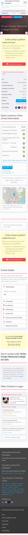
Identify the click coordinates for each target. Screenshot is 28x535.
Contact (4, 527)
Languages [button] (9, 301)
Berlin (13, 492)
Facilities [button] (8, 321)
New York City (13, 485)
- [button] (4, 192)
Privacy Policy (5, 521)
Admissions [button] (9, 309)
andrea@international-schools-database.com (13, 473)
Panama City (20, 489)
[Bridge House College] (1, 33)
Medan (3, 490)
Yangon (7, 485)
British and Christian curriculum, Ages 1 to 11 (12, 411)
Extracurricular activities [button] (13, 317)
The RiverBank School (8, 410)
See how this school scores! (15, 64)
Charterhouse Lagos (15, 397)
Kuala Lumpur (19, 492)
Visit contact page (21, 103)
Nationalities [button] (9, 287)
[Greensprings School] (26, 33)
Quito (3, 485)
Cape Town (4, 487)
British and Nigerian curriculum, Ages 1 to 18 (12, 422)
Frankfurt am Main (6, 492)
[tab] (14, 287)
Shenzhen (16, 487)
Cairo (9, 483)
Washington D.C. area (7, 494)
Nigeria (7, 6)
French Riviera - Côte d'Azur (13, 490)
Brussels (23, 490)
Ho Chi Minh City (6, 489)
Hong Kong (4, 483)
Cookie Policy (5, 524)
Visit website (20, 100)
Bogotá (20, 485)
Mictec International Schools (10, 420)
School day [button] (9, 313)
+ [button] (4, 189)
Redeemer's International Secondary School (14, 428)
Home (2, 6)
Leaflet (11, 203)
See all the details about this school (15, 160)
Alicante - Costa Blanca (17, 483)
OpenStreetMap (17, 203)
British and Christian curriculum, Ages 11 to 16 (12, 430)
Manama (10, 487)
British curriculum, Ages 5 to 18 (16, 399)
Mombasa (13, 489)
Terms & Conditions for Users (9, 517)
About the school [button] (11, 326)
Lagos (11, 6)
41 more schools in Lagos (12, 437)
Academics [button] (9, 305)
